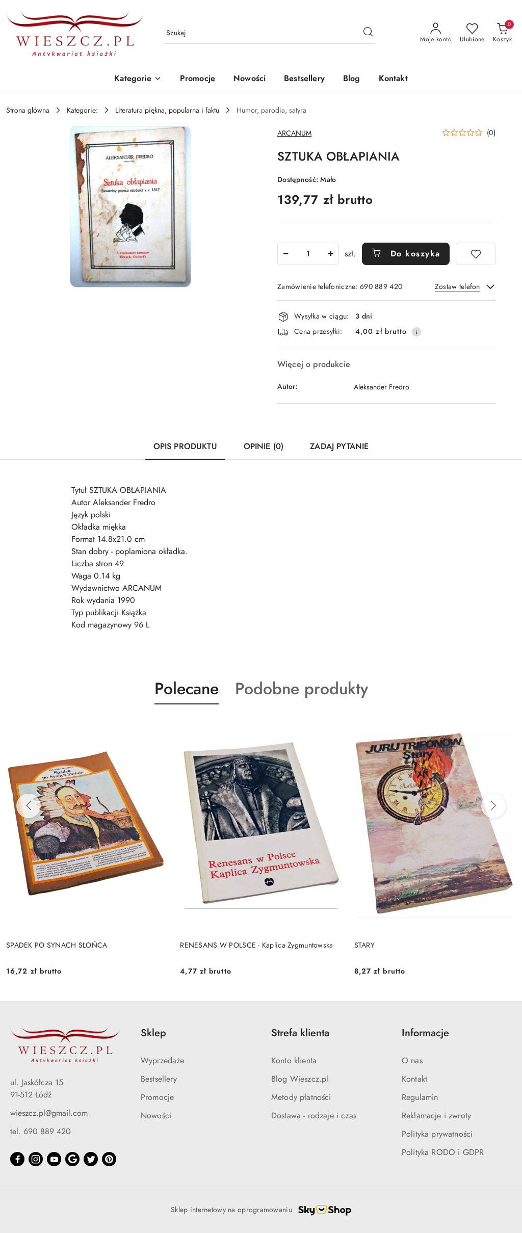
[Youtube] (54, 1159)
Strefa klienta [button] (300, 1033)
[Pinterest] (109, 1159)
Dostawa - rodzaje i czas (313, 1115)
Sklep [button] (153, 1033)
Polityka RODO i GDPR (443, 1152)
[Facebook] (17, 1159)
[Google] (72, 1159)
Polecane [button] (186, 688)
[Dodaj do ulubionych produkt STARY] (504, 728)
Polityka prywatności (437, 1134)
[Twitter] (91, 1159)
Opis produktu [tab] (185, 446)
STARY (364, 945)
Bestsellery (159, 1079)
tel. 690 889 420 (40, 1131)
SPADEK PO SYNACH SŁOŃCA (56, 945)
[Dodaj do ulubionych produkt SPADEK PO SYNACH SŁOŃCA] (156, 728)
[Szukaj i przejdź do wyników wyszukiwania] (368, 33)
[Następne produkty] (493, 805)
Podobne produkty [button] (301, 688)
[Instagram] (36, 1159)
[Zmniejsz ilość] (285, 254)
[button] (137, 79)
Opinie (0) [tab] (264, 446)
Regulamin (420, 1097)
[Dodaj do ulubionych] (475, 254)
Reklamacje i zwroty (436, 1115)
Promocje (157, 1097)
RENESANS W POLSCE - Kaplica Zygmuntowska (256, 945)
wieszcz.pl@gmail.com (49, 1113)
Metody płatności (301, 1097)
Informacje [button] (425, 1033)
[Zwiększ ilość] (330, 254)
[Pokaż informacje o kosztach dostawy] (416, 331)
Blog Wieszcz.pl (299, 1079)
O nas (412, 1060)
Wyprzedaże (163, 1060)
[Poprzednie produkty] (28, 805)
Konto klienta (294, 1060)
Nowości (156, 1115)
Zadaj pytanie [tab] (339, 446)
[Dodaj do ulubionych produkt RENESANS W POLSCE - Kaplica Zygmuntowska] (330, 728)
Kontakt (414, 1079)
